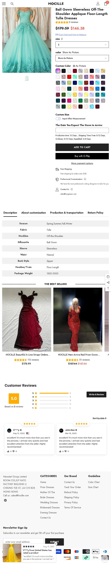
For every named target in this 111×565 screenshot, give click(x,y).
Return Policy (95, 213)
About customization (33, 213)
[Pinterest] (5, 500)
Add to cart (82, 147)
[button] (67, 22)
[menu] (4, 3)
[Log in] (98, 3)
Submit (54, 542)
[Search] (12, 4)
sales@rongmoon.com (68, 194)
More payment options (82, 163)
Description (10, 213)
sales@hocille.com (20, 495)
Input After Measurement (73, 118)
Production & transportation (66, 213)
